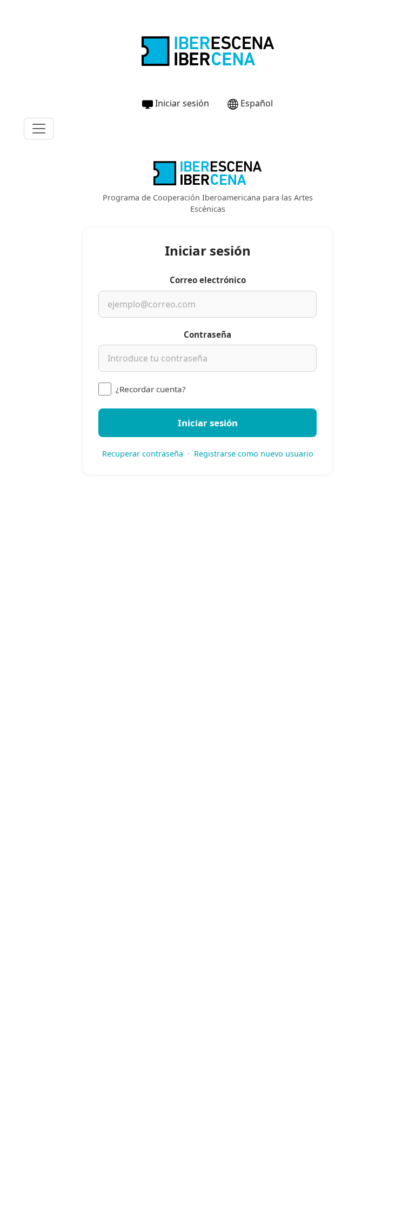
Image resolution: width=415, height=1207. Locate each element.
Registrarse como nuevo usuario (253, 453)
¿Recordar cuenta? (151, 389)
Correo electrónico (208, 279)
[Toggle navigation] (39, 128)
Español (256, 103)
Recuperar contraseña (142, 453)
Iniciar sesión (182, 103)
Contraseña (207, 334)
